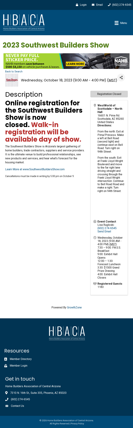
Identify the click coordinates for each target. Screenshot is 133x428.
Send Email (104, 231)
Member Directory (21, 359)
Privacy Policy (77, 423)
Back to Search (14, 71)
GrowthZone (74, 307)
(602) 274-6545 (107, 228)
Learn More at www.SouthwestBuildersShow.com (35, 169)
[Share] (121, 77)
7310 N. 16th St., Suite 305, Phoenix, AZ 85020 (38, 393)
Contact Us (17, 406)
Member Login (18, 365)
